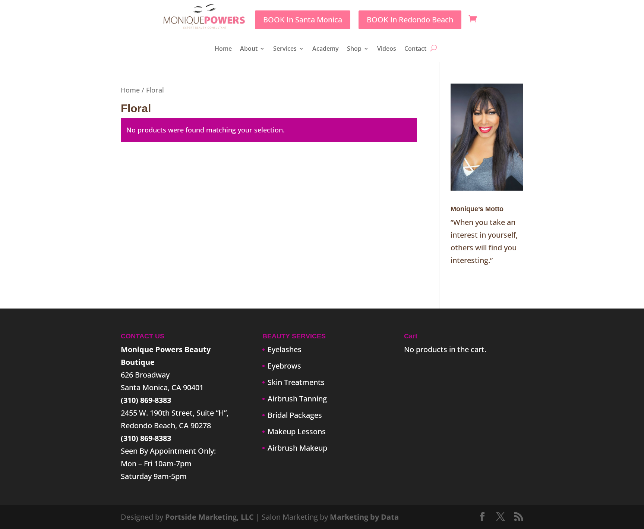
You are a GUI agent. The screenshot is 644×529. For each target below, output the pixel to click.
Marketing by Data (364, 517)
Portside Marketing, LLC (209, 517)
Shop (354, 49)
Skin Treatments (296, 382)
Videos (386, 49)
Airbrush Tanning (297, 399)
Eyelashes (285, 349)
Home (223, 49)
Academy (325, 49)
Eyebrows (284, 366)
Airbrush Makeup (297, 448)
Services (285, 49)
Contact (415, 49)
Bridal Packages (295, 415)
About (249, 49)
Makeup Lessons (297, 431)
